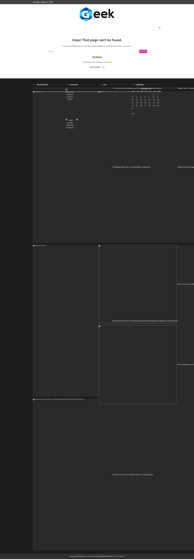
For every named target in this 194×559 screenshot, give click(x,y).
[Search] (159, 27)
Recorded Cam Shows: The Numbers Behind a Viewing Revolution (132, 474)
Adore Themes (118, 556)
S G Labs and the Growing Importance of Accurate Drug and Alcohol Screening (136, 88)
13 (145, 100)
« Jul (132, 113)
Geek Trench (88, 556)
